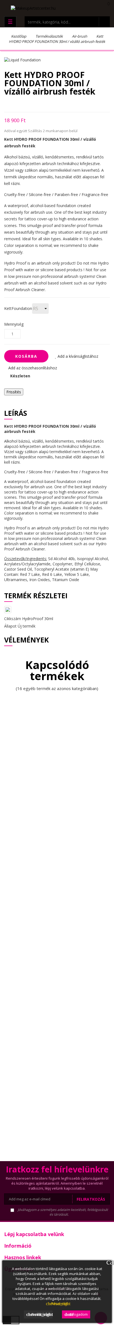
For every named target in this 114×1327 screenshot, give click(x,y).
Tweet (15, 103)
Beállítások (39, 1314)
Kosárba (26, 356)
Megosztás (5, 103)
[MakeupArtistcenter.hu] (33, 7)
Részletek (57, 1303)
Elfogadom (76, 1314)
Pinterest (34, 103)
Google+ (25, 103)
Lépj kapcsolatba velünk (34, 1234)
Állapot (10, 626)
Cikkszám (12, 618)
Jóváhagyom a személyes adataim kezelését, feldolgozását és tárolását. (62, 1212)
